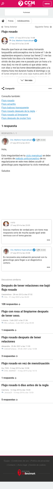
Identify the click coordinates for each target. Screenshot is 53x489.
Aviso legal (22, 465)
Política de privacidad (40, 461)
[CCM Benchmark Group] (26, 473)
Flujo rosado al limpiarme (14, 114)
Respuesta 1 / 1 (9, 133)
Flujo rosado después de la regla (18, 111)
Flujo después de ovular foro (16, 118)
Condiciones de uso (20, 461)
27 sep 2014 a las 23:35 (20, 225)
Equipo (7, 461)
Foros (10, 21)
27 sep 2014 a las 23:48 (19, 44)
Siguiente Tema (42, 27)
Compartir (10, 88)
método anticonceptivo (27, 158)
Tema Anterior (10, 27)
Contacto (11, 465)
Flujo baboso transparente (15, 107)
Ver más (28, 80)
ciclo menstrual (34, 155)
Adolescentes (23, 21)
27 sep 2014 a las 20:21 (20, 143)
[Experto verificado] (35, 40)
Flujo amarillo (8, 104)
